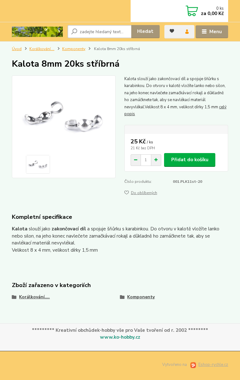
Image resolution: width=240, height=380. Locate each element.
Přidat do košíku (189, 160)
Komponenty (73, 48)
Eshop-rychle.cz (213, 364)
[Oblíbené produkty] (171, 31)
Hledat (145, 31)
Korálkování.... (41, 48)
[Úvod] (37, 32)
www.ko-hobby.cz (120, 337)
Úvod (17, 48)
